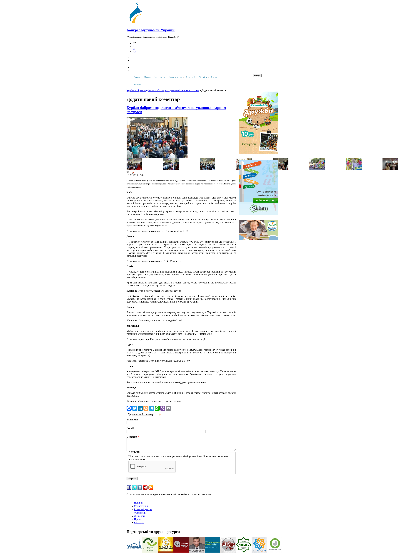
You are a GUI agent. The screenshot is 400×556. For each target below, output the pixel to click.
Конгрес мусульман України (151, 30)
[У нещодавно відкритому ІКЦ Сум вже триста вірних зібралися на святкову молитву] (390, 169)
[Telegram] (151, 408)
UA (135, 43)
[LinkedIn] (140, 408)
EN (134, 48)
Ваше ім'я (132, 419)
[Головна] (138, 23)
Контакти (139, 522)
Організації (140, 512)
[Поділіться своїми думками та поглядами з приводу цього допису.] (128, 172)
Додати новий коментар (140, 414)
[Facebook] (129, 408)
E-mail (130, 428)
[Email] (168, 408)
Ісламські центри (143, 509)
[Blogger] (145, 408)
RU (134, 46)
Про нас (138, 519)
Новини (138, 502)
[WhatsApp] (157, 408)
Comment (133, 436)
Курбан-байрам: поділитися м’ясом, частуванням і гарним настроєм (163, 90)
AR (134, 51)
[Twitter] (134, 408)
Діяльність (139, 516)
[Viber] (162, 408)
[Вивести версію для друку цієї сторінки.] (133, 172)
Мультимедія (141, 506)
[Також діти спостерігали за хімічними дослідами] (280, 169)
